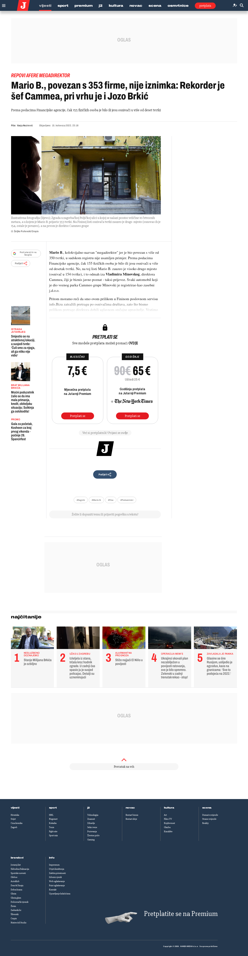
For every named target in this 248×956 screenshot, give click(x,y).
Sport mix (53, 835)
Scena (155, 5)
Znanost (91, 819)
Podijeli (19, 263)
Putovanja (92, 831)
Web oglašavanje (57, 881)
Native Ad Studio (18, 922)
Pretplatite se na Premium (181, 913)
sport (53, 807)
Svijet (13, 819)
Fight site (53, 831)
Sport (63, 5)
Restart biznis (132, 815)
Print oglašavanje (57, 885)
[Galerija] (86, 175)
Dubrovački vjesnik (19, 902)
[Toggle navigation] (3, 4)
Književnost (169, 823)
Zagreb (14, 827)
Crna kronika (16, 823)
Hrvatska (15, 815)
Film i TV (168, 819)
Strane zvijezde (209, 819)
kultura (169, 807)
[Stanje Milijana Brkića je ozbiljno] (32, 639)
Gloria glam (16, 897)
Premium (83, 5)
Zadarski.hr (16, 910)
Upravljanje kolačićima (59, 893)
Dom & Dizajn (17, 885)
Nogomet (53, 819)
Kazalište (168, 831)
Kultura (116, 5)
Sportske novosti (18, 873)
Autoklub (15, 881)
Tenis (51, 827)
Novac (136, 5)
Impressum (54, 864)
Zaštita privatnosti (57, 873)
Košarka (52, 823)
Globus (14, 877)
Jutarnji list (16, 864)
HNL (51, 815)
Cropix (14, 918)
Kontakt (52, 889)
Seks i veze (92, 827)
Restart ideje (131, 819)
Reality (205, 823)
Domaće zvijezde (210, 815)
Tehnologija (92, 815)
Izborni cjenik (55, 877)
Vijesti (45, 5)
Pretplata (205, 6)
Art (165, 815)
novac (130, 807)
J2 (100, 5)
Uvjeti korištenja (56, 869)
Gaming (91, 839)
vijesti (15, 807)
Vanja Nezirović (25, 125)
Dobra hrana (16, 889)
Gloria (13, 893)
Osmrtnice (178, 5)
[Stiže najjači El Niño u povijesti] (123, 639)
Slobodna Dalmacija (20, 869)
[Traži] (241, 5)
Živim (13, 906)
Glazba (167, 827)
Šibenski (15, 914)
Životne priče (93, 835)
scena (207, 807)
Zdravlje (91, 823)
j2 (88, 807)
